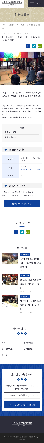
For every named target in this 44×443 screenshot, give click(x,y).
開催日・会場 (10, 132)
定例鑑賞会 (28, 349)
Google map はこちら (30, 169)
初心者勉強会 (7, 349)
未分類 (4, 355)
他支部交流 (28, 342)
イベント (5, 342)
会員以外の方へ (11, 137)
